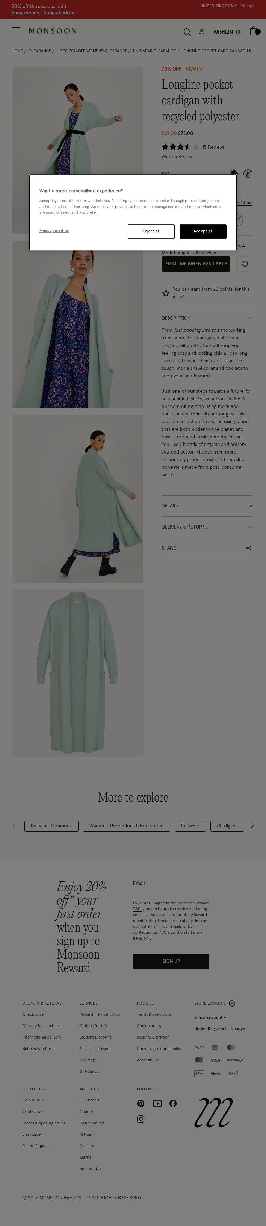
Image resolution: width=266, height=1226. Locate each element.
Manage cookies (54, 231)
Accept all (203, 232)
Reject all (151, 232)
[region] (133, 212)
